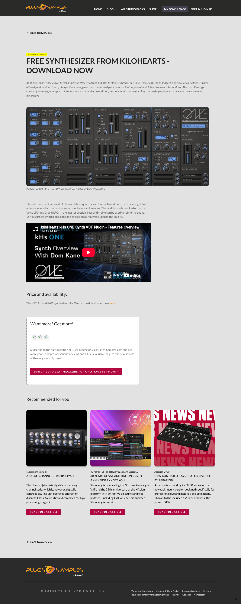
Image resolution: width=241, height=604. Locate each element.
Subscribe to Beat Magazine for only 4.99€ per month (76, 371)
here (112, 303)
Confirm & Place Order (167, 591)
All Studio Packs (133, 9)
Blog (110, 9)
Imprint (175, 594)
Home (98, 9)
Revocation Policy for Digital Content (150, 594)
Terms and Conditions (142, 591)
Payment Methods (191, 591)
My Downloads (175, 9)
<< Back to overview (39, 32)
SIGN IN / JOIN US (201, 9)
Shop (153, 9)
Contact (186, 594)
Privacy (207, 591)
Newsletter (199, 594)
